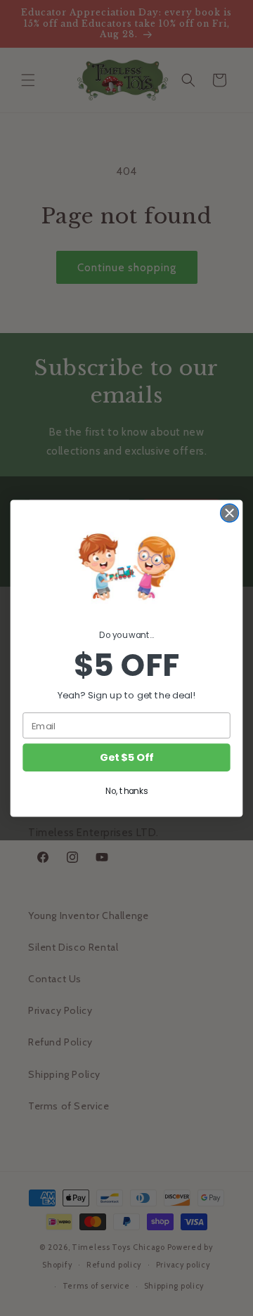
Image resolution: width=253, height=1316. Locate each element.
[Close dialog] (230, 513)
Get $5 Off (126, 757)
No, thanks (126, 791)
